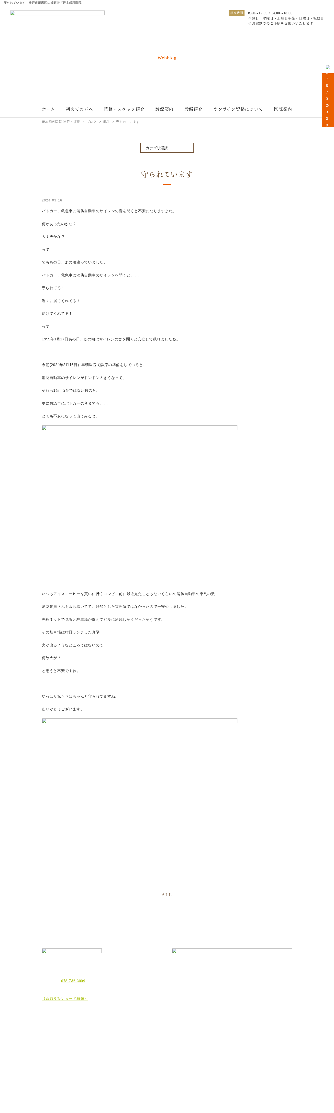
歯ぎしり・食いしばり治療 (126, 1040)
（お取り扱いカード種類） (65, 998)
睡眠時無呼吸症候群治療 (172, 1040)
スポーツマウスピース (218, 1040)
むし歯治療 (114, 1025)
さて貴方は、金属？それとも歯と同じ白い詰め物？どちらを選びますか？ (269, 1044)
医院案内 (283, 108)
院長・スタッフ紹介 (124, 108)
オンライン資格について (238, 108)
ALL (167, 894)
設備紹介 (193, 108)
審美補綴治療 (212, 1033)
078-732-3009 (73, 981)
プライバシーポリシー (64, 1080)
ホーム (48, 108)
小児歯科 (256, 1033)
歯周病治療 (162, 1025)
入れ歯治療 (162, 1033)
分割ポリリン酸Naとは (65, 1053)
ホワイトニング (118, 1033)
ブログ (51, 1071)
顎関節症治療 (259, 1025)
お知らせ (53, 1062)
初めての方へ (79, 108)
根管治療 (208, 1025)
